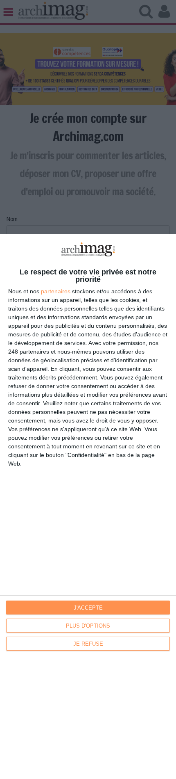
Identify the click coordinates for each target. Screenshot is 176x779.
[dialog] (88, 506)
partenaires (55, 291)
